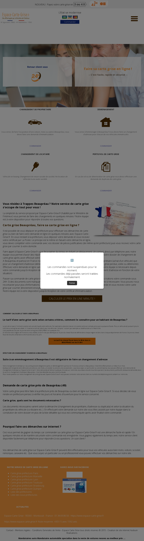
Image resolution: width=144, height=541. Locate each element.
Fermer (72, 283)
